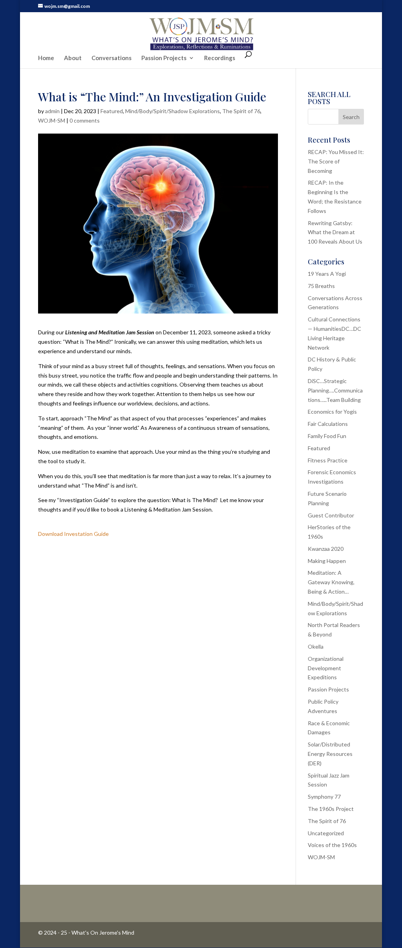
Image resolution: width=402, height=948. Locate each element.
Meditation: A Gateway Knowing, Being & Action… (331, 582)
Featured (111, 111)
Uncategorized (326, 833)
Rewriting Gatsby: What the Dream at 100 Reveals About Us (335, 232)
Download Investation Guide (73, 533)
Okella (315, 646)
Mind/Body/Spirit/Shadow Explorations (172, 111)
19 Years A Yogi (327, 273)
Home (46, 58)
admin (52, 111)
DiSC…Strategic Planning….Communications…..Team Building (335, 390)
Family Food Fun (327, 436)
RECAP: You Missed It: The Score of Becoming (336, 161)
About (73, 58)
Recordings (219, 58)
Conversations (111, 58)
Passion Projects (163, 58)
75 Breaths (321, 285)
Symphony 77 (324, 796)
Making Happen (327, 560)
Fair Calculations (328, 423)
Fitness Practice (327, 460)
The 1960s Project (331, 808)
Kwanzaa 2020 (326, 548)
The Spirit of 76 (241, 111)
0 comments (84, 120)
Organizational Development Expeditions (326, 668)
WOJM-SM (51, 120)
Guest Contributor (331, 515)
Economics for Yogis (332, 411)
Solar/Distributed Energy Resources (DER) (330, 753)
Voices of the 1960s (332, 845)
